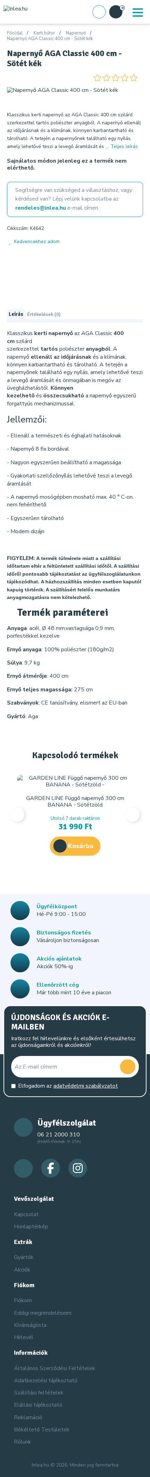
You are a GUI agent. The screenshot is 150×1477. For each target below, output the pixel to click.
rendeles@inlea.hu (40, 208)
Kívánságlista (30, 1325)
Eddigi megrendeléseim (43, 1313)
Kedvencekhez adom (37, 241)
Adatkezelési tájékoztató (45, 1380)
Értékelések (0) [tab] (43, 314)
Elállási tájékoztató (38, 1405)
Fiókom (23, 1300)
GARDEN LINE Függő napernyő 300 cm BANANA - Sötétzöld (75, 801)
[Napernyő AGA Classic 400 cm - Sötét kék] (62, 90)
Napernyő (76, 33)
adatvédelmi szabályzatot (85, 1086)
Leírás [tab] (16, 314)
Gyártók (23, 1257)
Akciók (22, 1270)
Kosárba (80, 846)
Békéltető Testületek (41, 1429)
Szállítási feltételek (38, 1393)
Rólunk (22, 1442)
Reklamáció (28, 1417)
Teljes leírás (124, 146)
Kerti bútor (44, 33)
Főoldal (15, 33)
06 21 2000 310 (58, 1134)
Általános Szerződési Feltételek (54, 1368)
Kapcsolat (26, 1214)
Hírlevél (23, 1337)
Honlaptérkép (31, 1226)
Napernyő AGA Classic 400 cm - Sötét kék (50, 39)
